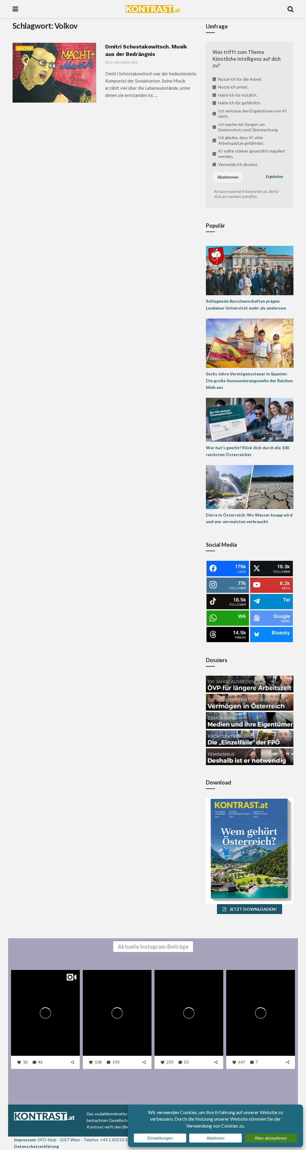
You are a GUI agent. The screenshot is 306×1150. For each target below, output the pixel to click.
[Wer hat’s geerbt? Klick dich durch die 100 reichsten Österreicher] (249, 419)
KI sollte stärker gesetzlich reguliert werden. (251, 153)
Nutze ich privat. (233, 86)
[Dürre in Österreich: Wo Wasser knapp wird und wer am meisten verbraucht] (249, 486)
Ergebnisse (274, 176)
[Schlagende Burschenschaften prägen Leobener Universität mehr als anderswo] (249, 270)
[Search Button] (290, 9)
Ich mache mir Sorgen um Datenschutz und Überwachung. (248, 127)
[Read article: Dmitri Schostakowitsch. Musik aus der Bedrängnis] (54, 73)
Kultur (24, 48)
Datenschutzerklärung (36, 1146)
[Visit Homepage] (153, 9)
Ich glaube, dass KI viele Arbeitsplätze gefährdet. (241, 140)
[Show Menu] (15, 9)
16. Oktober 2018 (122, 62)
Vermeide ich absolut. (238, 164)
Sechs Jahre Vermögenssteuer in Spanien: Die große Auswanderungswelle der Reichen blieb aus (249, 380)
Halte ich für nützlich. (237, 95)
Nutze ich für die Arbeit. (240, 79)
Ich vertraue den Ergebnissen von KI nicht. (252, 113)
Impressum (25, 1139)
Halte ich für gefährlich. (239, 102)
